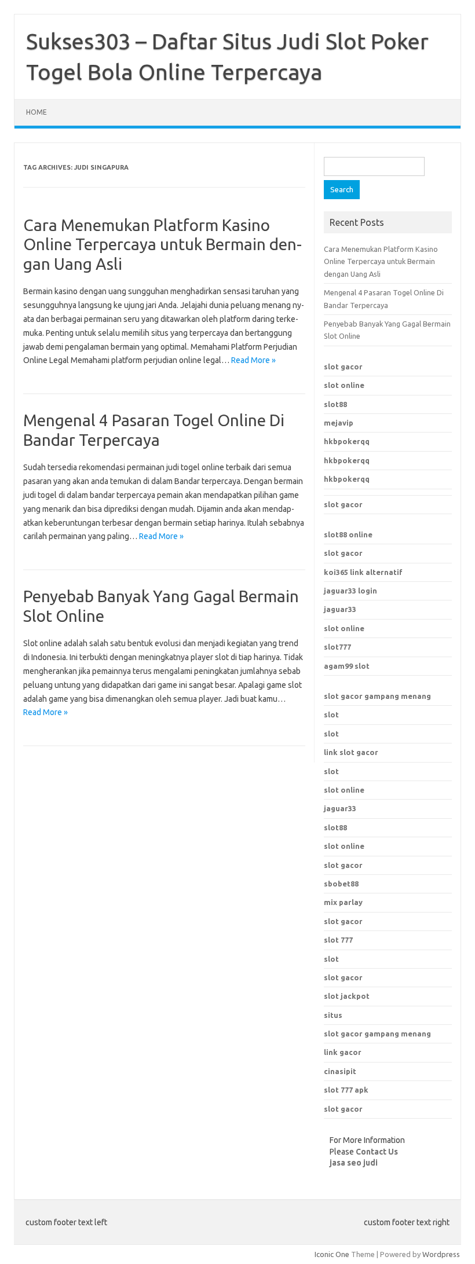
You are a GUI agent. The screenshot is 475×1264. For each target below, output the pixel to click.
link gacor (342, 1052)
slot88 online (348, 534)
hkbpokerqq (347, 441)
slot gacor (343, 366)
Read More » (253, 360)
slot (331, 714)
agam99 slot (347, 666)
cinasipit (340, 1071)
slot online (344, 385)
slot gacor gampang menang (377, 696)
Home (36, 112)
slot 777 (338, 940)
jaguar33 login (350, 591)
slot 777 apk (346, 1090)
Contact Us (377, 1151)
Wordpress (441, 1254)
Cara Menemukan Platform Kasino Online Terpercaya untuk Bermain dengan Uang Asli (162, 244)
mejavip (338, 423)
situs (333, 1015)
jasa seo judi (354, 1162)
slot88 (335, 404)
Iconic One (332, 1254)
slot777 (337, 647)
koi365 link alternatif (363, 572)
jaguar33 (340, 609)
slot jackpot (347, 996)
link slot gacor (351, 752)
